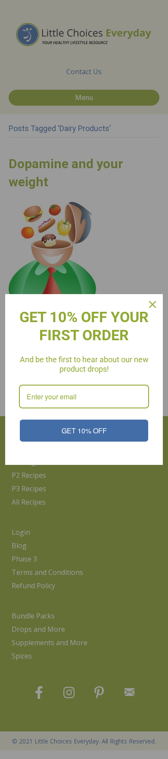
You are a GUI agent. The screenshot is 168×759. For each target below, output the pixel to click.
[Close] (152, 304)
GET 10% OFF (84, 431)
